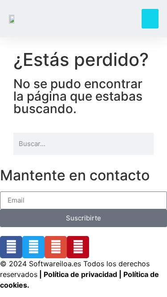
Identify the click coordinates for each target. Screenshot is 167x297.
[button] (150, 18)
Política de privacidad (80, 274)
